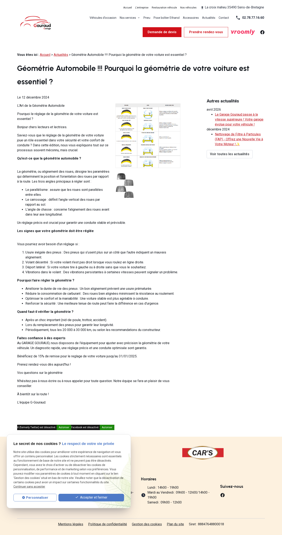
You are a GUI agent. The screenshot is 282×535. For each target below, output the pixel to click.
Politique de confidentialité (107, 524)
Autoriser (64, 427)
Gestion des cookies (147, 524)
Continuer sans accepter (29, 486)
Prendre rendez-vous (206, 32)
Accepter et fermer (93, 497)
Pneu (146, 17)
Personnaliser (37, 498)
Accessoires (191, 17)
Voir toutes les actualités (229, 154)
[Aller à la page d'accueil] (35, 23)
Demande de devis (162, 32)
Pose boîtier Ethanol (167, 17)
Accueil (127, 7)
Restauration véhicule (164, 7)
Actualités (208, 17)
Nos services (128, 17)
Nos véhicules (188, 7)
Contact (224, 17)
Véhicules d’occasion (103, 17)
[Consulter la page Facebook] (262, 32)
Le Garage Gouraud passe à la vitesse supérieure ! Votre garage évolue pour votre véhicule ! (239, 119)
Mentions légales (70, 524)
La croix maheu (234, 7)
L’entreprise (141, 7)
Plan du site (175, 524)
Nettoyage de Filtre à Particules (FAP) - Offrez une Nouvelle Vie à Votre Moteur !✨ (239, 139)
